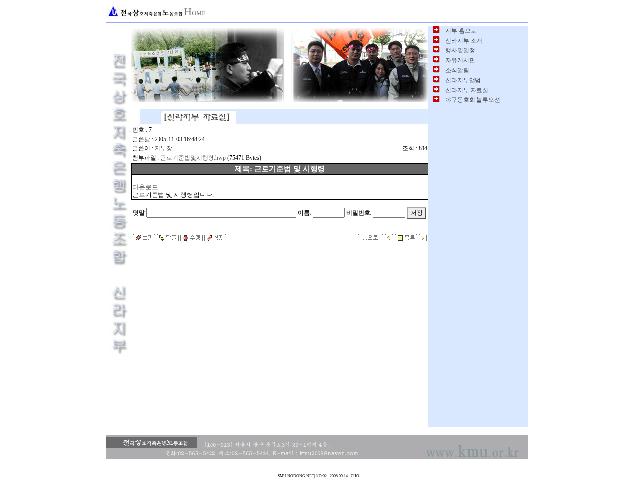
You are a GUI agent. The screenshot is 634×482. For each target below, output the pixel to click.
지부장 (163, 148)
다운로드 (145, 187)
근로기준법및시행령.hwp (193, 157)
